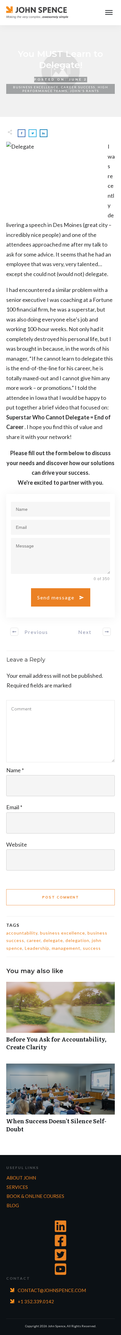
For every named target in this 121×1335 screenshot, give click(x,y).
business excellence (62, 932)
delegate (53, 940)
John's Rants (84, 91)
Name (15, 770)
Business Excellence (36, 87)
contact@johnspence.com (52, 1290)
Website (16, 844)
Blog (13, 1205)
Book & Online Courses (35, 1196)
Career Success (78, 87)
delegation (77, 940)
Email (14, 807)
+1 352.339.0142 (36, 1301)
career (34, 940)
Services (17, 1187)
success (92, 948)
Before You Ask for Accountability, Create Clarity (60, 1019)
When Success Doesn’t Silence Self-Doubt (60, 1101)
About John (21, 1177)
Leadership (37, 948)
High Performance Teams (65, 89)
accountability (22, 932)
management (66, 948)
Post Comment (60, 897)
